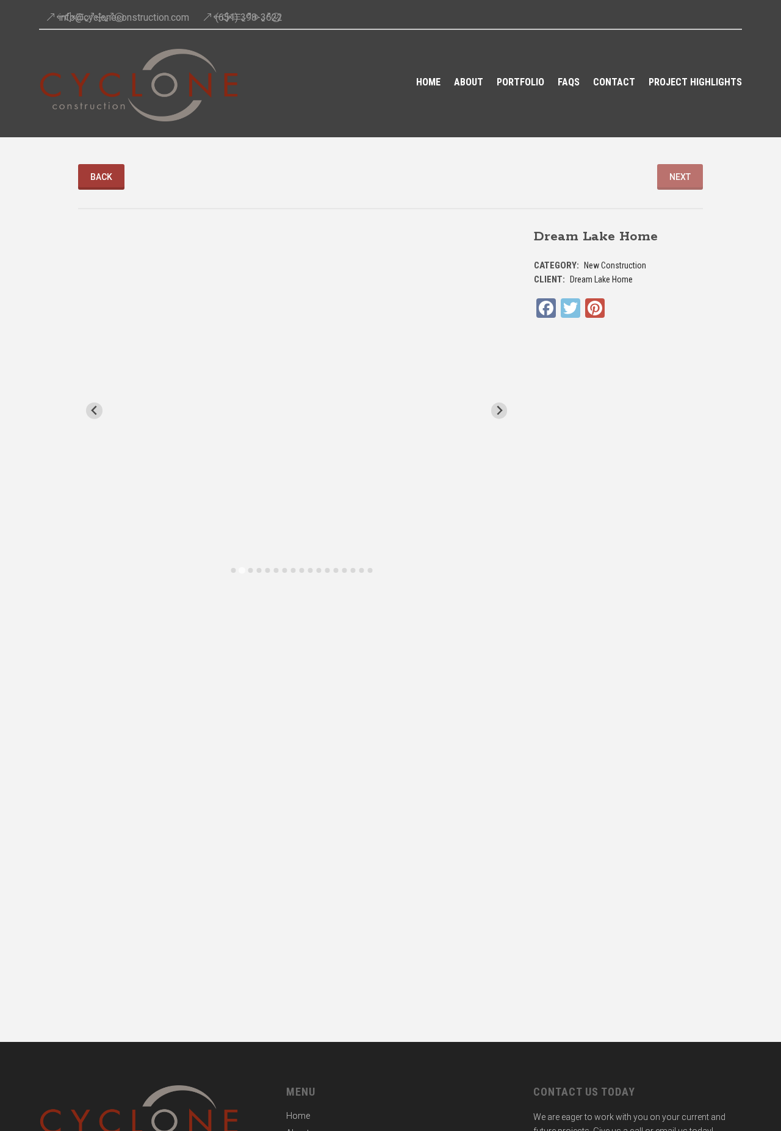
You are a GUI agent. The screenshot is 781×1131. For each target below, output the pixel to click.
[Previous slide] (94, 411)
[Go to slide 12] (327, 570)
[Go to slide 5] (267, 570)
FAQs (569, 83)
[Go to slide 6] (275, 570)
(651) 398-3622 (249, 17)
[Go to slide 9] (301, 570)
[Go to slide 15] (352, 570)
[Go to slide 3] (250, 570)
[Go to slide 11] (318, 570)
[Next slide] (499, 411)
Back (101, 177)
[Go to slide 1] (233, 570)
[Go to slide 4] (258, 570)
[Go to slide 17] (369, 570)
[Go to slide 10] (310, 570)
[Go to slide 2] (242, 570)
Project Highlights (695, 83)
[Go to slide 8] (292, 570)
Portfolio (520, 83)
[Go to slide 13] (335, 570)
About (468, 83)
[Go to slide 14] (344, 570)
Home (428, 83)
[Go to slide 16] (361, 570)
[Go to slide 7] (284, 570)
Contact (614, 83)
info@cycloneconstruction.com (124, 17)
